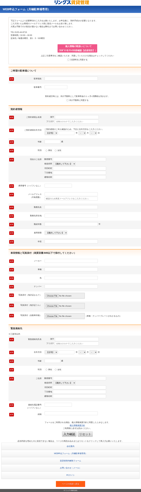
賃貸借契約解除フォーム (70, 461)
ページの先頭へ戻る (70, 484)
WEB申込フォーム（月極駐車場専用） (70, 453)
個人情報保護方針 (77, 425)
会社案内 (70, 446)
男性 (50, 150)
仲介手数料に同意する (79, 100)
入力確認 (69, 434)
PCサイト (70, 475)
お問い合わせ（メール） (70, 468)
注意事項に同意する (79, 60)
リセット (85, 434)
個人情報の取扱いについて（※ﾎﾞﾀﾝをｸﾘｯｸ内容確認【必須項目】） (77, 48)
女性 (59, 150)
